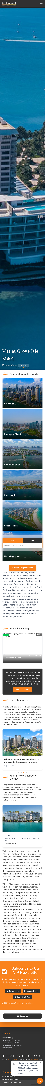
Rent (32, 540)
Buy (12, 540)
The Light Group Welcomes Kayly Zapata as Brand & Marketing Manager (19, 761)
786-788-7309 (7, 1048)
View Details (22, 824)
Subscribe (24, 1016)
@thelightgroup (10, 1076)
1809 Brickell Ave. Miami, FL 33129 (17, 838)
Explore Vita (23, 365)
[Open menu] (41, 4)
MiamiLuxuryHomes (11, 1079)
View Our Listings (22, 689)
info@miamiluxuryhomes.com (12, 1045)
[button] (16, 367)
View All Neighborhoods (22, 568)
